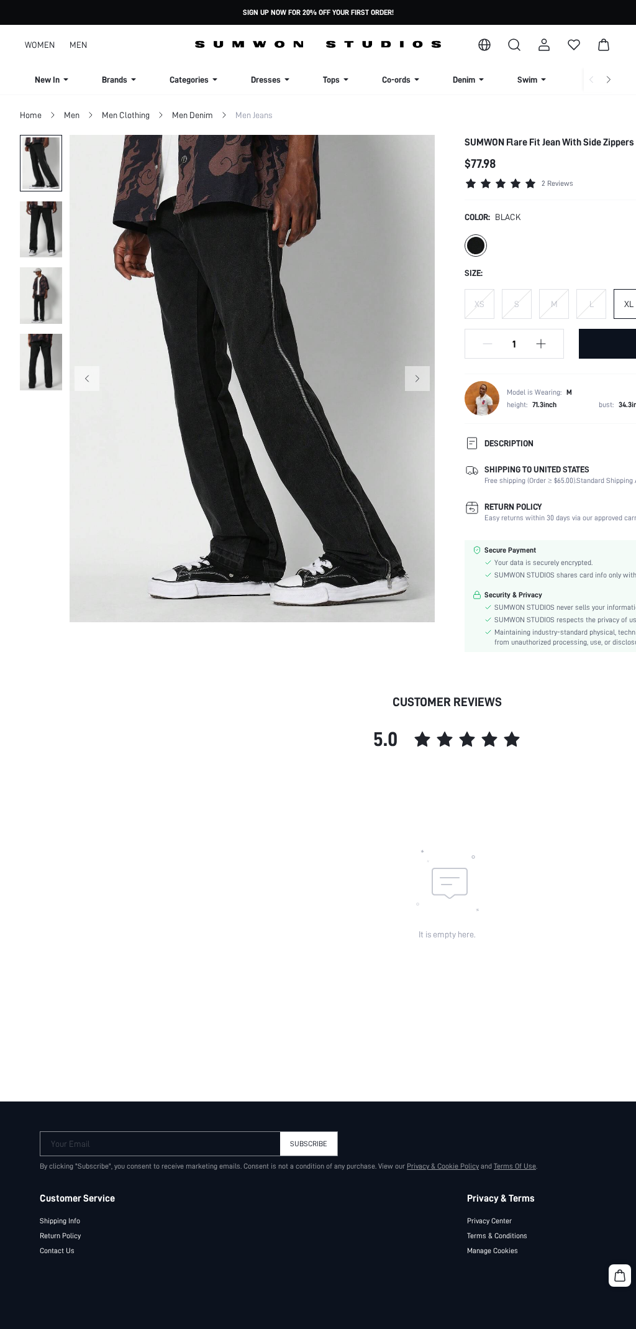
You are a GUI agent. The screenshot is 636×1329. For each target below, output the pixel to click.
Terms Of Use (515, 1166)
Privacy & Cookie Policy (443, 1166)
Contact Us (57, 1250)
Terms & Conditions (497, 1235)
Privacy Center (489, 1220)
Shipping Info (60, 1220)
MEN (78, 45)
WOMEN (40, 45)
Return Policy (60, 1235)
